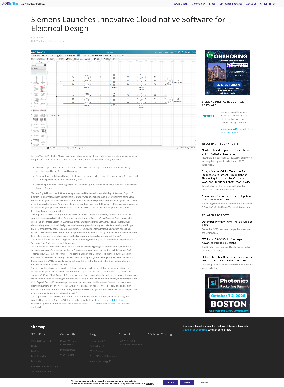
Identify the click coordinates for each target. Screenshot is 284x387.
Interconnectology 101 (101, 361)
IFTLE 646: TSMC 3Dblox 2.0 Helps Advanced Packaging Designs (222, 241)
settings (150, 383)
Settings (204, 382)
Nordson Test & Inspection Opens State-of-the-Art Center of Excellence (227, 151)
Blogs (212, 3)
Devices (35, 351)
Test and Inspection (41, 371)
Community (198, 3)
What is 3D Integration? (43, 341)
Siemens (63, 40)
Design (34, 346)
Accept (170, 382)
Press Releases (38, 37)
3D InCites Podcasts (231, 3)
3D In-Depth (181, 3)
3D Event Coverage (161, 334)
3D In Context (96, 351)
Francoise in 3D (97, 341)
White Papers (67, 354)
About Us (251, 3)
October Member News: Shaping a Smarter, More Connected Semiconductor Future (227, 258)
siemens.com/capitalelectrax (108, 299)
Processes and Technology (44, 366)
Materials (36, 361)
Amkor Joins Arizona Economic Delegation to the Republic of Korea (226, 197)
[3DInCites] (23, 3)
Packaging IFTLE (98, 346)
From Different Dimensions (103, 356)
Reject (187, 382)
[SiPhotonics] (227, 294)
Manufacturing (38, 356)
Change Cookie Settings (195, 329)
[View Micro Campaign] (227, 72)
